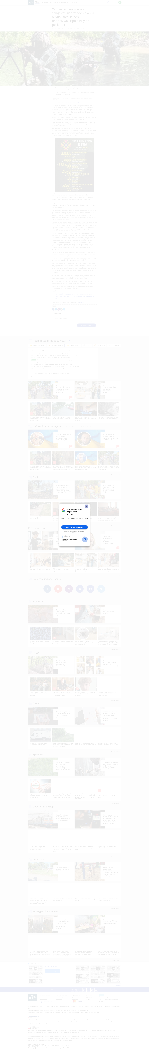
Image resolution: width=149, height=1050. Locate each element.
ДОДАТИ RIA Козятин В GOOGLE (74, 527)
